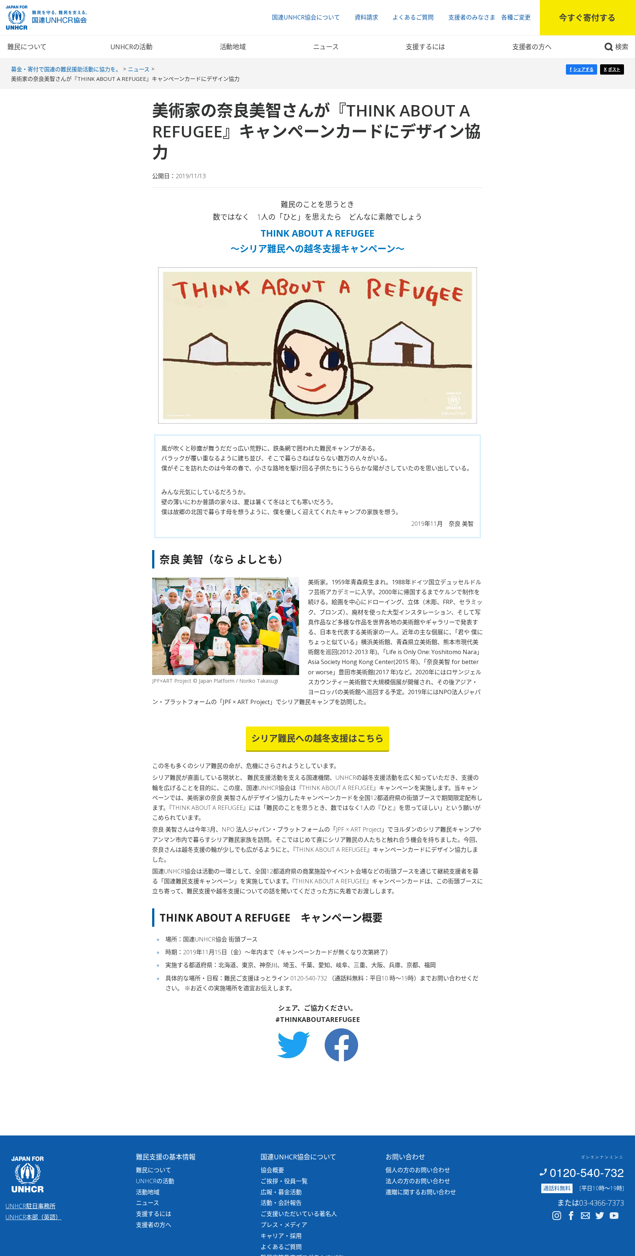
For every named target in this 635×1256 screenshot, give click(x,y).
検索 (621, 46)
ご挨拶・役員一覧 (284, 1181)
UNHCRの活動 (131, 46)
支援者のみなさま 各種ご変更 (489, 17)
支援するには (425, 46)
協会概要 (272, 1170)
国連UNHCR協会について (306, 17)
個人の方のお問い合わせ (417, 1170)
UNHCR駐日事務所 (30, 1206)
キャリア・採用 (281, 1236)
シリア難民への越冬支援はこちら (317, 738)
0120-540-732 (587, 1171)
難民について (27, 46)
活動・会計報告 (281, 1203)
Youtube (614, 1215)
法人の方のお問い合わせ (417, 1181)
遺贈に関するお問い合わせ (420, 1192)
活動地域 (233, 46)
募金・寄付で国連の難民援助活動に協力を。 (66, 69)
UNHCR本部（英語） (33, 1217)
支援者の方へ (532, 46)
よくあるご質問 (413, 17)
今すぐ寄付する (587, 17)
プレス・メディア (284, 1225)
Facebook (571, 1215)
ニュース (326, 46)
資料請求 (366, 17)
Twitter (599, 1215)
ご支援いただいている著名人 (299, 1214)
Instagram (556, 1215)
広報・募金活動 (281, 1192)
